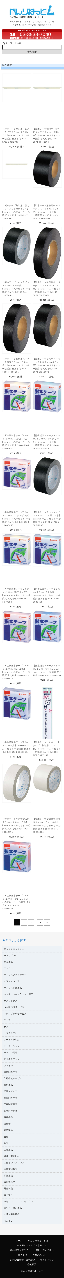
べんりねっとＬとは (38, 1241)
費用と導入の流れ (45, 1250)
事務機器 (8, 1117)
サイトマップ (47, 1260)
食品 (6, 1143)
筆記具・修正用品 (13, 1208)
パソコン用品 (10, 1053)
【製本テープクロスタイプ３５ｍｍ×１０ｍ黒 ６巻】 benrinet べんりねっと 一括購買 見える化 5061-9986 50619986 (47, 519)
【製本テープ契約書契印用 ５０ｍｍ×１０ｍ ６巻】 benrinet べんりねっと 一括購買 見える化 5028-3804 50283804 (47, 825)
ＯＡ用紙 (8, 962)
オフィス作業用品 (13, 988)
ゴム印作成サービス (14, 1007)
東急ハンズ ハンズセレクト (18, 1201)
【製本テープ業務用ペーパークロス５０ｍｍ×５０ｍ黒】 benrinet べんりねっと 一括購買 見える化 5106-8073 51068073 (47, 365)
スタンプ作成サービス (15, 1014)
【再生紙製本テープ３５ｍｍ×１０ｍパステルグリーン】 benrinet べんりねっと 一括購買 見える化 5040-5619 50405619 (47, 442)
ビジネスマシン (12, 1059)
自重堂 (7, 1124)
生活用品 (8, 1150)
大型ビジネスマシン (14, 1163)
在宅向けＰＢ (10, 1111)
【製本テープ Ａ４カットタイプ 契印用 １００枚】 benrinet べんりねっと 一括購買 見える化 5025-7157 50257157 (47, 749)
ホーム (19, 1241)
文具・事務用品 (12, 1214)
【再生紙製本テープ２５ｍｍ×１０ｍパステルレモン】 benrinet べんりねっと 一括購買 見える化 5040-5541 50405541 (16, 595)
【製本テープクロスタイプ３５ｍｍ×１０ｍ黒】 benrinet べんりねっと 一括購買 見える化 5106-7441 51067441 (16, 289)
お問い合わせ (39, 1255)
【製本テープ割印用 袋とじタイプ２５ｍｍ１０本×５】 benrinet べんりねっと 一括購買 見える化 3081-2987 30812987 (16, 135)
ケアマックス (10, 1001)
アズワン (8, 968)
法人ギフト (9, 1221)
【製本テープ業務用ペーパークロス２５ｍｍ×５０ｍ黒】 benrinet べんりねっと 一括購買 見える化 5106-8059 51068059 (47, 289)
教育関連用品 (10, 1098)
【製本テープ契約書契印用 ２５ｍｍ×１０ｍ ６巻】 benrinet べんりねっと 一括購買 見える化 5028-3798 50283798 (17, 825)
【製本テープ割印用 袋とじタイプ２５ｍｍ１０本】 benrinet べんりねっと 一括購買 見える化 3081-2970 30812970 (16, 212)
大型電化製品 (10, 1169)
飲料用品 (8, 1085)
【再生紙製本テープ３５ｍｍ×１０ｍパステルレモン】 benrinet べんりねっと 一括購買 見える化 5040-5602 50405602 (16, 442)
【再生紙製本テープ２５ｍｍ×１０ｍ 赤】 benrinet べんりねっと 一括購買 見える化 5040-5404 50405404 (16, 902)
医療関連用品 (10, 1072)
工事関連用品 (10, 1104)
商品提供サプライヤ (20, 1250)
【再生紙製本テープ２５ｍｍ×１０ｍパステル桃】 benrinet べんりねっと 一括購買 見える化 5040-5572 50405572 (16, 672)
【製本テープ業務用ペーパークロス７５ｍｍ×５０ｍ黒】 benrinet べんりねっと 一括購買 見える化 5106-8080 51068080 (47, 212)
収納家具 (8, 1130)
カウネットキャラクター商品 (18, 994)
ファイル (8, 1066)
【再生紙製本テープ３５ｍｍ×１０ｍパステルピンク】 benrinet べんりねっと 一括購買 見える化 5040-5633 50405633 (16, 519)
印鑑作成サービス (13, 1078)
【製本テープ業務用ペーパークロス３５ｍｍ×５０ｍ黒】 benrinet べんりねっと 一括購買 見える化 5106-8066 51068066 (16, 365)
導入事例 (22, 1255)
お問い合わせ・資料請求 (22, 1260)
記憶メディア (10, 1091)
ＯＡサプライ (10, 955)
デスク (7, 1027)
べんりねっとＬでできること (32, 1245)
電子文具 (8, 1195)
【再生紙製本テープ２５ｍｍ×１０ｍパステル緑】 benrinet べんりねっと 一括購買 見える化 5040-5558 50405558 (47, 595)
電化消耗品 (9, 1182)
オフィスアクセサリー (15, 975)
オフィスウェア (12, 981)
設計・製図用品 (12, 1156)
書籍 (6, 1137)
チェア (7, 1020)
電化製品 (8, 1189)
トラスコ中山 (10, 1033)
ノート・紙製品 (12, 1040)
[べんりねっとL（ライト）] (32, 17)
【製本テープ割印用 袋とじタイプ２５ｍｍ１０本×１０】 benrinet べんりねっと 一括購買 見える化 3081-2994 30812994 (47, 135)
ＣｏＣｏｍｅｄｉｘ (14, 949)
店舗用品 (8, 1176)
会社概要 (32, 1265)
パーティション (12, 1046)
